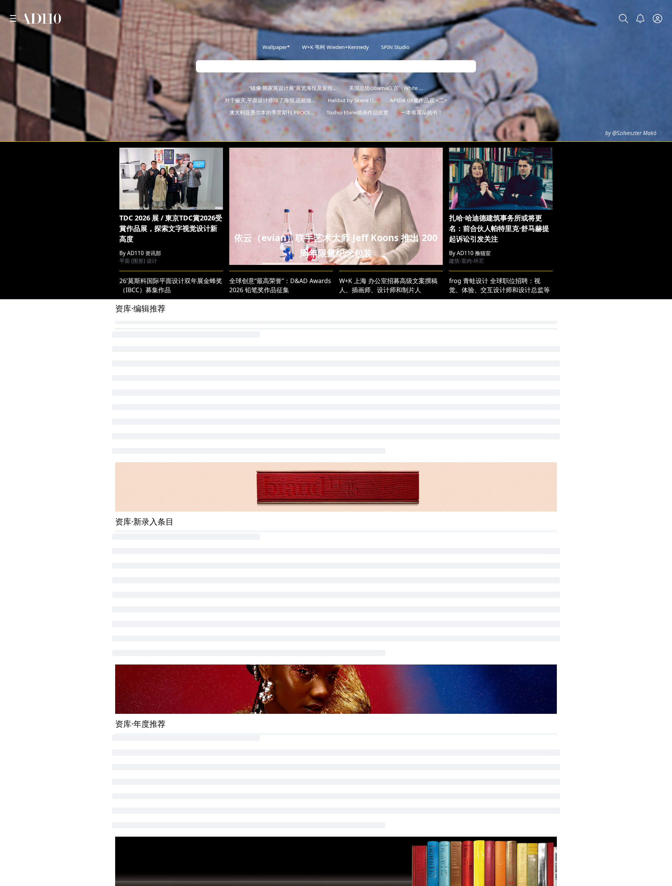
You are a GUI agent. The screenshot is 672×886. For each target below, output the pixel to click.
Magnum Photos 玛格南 (373, 454)
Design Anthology (477, 688)
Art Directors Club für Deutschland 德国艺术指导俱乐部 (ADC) (315, 714)
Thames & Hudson (142, 559)
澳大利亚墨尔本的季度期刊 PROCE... (271, 112)
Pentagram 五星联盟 (256, 467)
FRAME (349, 480)
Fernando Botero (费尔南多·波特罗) (277, 494)
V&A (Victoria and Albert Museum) (500, 533)
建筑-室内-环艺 (466, 376)
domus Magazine (140, 506)
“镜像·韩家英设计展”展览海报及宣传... (293, 87)
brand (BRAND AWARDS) (486, 662)
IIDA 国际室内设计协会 (147, 546)
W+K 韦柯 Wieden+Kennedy (335, 46)
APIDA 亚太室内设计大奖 (150, 714)
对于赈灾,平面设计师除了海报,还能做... (270, 100)
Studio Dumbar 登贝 (256, 572)
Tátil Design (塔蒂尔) (480, 766)
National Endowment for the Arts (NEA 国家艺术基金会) (530, 779)
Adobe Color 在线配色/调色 (266, 533)
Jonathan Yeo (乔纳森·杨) (150, 662)
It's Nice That (469, 467)
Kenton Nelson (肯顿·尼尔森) (268, 701)
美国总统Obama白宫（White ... (386, 87)
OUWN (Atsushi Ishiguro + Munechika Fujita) (403, 701)
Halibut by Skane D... (353, 100)
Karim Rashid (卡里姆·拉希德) (268, 740)
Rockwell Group (474, 714)
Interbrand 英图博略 (368, 467)
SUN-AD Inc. (132, 701)
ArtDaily (350, 753)
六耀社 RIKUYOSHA (254, 779)
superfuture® (247, 688)
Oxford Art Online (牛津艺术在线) (274, 727)
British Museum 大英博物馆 (266, 506)
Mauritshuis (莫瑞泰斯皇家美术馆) (499, 506)
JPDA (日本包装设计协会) (486, 675)
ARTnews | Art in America (376, 572)
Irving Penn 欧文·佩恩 (482, 519)
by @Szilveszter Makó (631, 133)
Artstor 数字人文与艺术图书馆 (157, 727)
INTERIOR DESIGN (253, 519)
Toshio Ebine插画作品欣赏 (357, 112)
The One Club (135, 675)
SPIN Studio (395, 46)
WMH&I (238, 662)
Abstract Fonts (135, 454)
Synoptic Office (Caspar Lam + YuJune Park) (401, 727)
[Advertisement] (336, 199)
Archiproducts (359, 688)
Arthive (125, 533)
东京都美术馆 (358, 779)
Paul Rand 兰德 (137, 519)
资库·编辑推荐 (140, 424)
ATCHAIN (128, 494)
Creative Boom (360, 494)
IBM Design (356, 519)
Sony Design (133, 753)
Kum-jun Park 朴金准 (257, 454)
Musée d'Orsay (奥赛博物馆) (267, 766)
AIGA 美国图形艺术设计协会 (378, 559)
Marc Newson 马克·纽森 (485, 572)
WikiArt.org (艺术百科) (370, 533)
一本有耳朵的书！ (422, 112)
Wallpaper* (276, 46)
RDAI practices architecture (378, 714)
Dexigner (352, 740)
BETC (346, 662)
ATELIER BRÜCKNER (255, 675)
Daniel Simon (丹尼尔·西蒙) (266, 753)
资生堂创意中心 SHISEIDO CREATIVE (503, 701)
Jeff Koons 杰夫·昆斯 (256, 559)
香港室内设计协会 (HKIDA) (488, 740)
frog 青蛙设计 (470, 480)
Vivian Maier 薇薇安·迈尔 (487, 454)
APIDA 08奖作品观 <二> (418, 100)
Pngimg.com (469, 546)
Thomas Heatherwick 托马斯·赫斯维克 (393, 546)
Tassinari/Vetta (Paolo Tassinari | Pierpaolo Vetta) (411, 766)
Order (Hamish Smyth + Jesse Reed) (166, 766)
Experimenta (133, 688)
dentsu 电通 (468, 494)
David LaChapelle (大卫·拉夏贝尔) (387, 506)
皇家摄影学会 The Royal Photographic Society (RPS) (301, 480)
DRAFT (460, 559)
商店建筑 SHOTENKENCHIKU (492, 753)
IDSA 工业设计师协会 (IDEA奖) (158, 480)
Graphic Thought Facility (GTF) (495, 727)
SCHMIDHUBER (361, 675)
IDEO (234, 546)
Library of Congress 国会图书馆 (160, 467)
